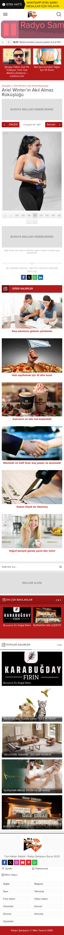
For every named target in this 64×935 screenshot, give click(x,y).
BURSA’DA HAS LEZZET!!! (17, 625)
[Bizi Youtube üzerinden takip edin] (22, 862)
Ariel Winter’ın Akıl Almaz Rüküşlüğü (31, 86)
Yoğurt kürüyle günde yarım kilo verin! (32, 550)
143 (47, 215)
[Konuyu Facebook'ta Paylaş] (23, 277)
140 (29, 215)
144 (53, 215)
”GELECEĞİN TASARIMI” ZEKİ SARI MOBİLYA (38, 42)
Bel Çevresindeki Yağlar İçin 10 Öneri (17, 68)
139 (23, 215)
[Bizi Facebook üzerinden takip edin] (4, 862)
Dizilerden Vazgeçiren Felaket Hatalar (47, 68)
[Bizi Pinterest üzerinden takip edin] (28, 862)
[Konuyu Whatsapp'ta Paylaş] (34, 277)
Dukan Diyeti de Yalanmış (32, 506)
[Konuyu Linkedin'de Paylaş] (40, 277)
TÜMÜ (59, 645)
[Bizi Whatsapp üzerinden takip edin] (34, 862)
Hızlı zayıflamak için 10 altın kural (32, 375)
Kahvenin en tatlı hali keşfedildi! (32, 419)
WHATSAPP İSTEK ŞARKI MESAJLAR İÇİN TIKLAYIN (42, 4)
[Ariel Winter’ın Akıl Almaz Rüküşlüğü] (32, 171)
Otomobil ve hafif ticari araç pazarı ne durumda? (32, 463)
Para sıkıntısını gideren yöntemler (32, 331)
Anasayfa (6, 86)
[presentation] (3, 42)
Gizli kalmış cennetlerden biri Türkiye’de (47, 627)
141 (35, 215)
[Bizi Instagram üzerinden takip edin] (16, 862)
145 (59, 215)
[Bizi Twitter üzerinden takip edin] (10, 862)
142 (41, 215)
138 (16, 215)
